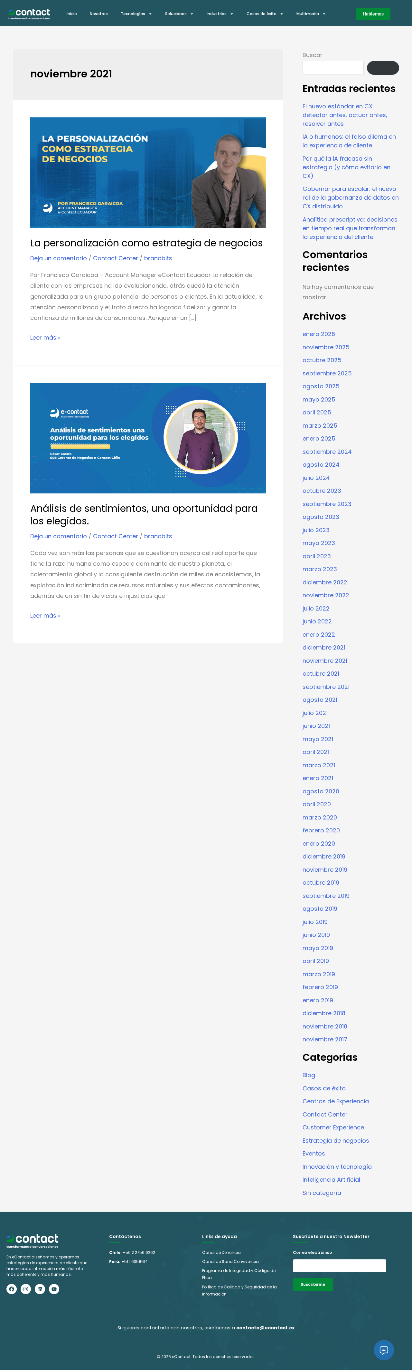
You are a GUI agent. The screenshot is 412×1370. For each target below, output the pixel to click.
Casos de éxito (261, 13)
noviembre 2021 (325, 661)
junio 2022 (317, 621)
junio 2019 (316, 935)
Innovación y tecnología (337, 1167)
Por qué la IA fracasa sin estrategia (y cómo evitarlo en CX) (346, 167)
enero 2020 (319, 843)
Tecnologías (133, 13)
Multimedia (307, 13)
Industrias (217, 13)
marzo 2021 (319, 765)
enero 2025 (319, 438)
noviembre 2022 (326, 595)
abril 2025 (317, 412)
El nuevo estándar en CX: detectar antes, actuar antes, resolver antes (345, 115)
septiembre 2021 (326, 687)
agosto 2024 (321, 465)
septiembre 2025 (327, 373)
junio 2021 (316, 726)
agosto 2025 (321, 386)
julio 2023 (316, 530)
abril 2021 (316, 752)
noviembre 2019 (325, 870)
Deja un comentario (58, 258)
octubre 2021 (321, 674)
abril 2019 (316, 961)
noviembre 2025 (326, 347)
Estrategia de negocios (336, 1141)
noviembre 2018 (325, 1026)
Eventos (314, 1153)
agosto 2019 (320, 909)
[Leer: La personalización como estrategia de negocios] (148, 172)
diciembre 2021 (324, 647)
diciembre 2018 (324, 1013)
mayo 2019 (318, 948)
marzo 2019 (319, 974)
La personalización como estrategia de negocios (146, 243)
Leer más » (45, 337)
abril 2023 (317, 556)
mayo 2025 (319, 399)
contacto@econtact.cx (265, 1328)
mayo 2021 (318, 739)
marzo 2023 (320, 569)
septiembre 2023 (327, 504)
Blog (309, 1075)
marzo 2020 (320, 817)
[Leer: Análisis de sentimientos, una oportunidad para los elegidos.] (148, 437)
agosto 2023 (321, 517)
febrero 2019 (320, 987)
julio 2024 (316, 478)
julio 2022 (316, 608)
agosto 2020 (321, 791)
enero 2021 (318, 778)
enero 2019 (318, 1000)
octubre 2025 (322, 360)
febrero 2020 (321, 830)
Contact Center (115, 258)
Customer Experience (333, 1127)
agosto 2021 (320, 700)
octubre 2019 (321, 883)
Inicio (72, 13)
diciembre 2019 (324, 856)
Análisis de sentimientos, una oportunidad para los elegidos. (144, 514)
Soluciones (176, 13)
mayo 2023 (319, 543)
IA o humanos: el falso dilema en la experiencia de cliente (349, 141)
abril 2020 (317, 804)
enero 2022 (319, 634)
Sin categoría (322, 1193)
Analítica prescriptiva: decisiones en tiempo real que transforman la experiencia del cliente (350, 228)
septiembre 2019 (326, 896)
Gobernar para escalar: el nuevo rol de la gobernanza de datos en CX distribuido (351, 197)
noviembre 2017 (325, 1039)
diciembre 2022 (325, 582)
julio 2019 (315, 922)
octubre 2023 (322, 491)
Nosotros (99, 13)
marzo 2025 (320, 426)
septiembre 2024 (327, 452)
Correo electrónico (312, 1252)
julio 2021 (315, 713)
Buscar (313, 55)
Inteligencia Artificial (331, 1180)
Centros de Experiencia (336, 1101)
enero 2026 (319, 334)
